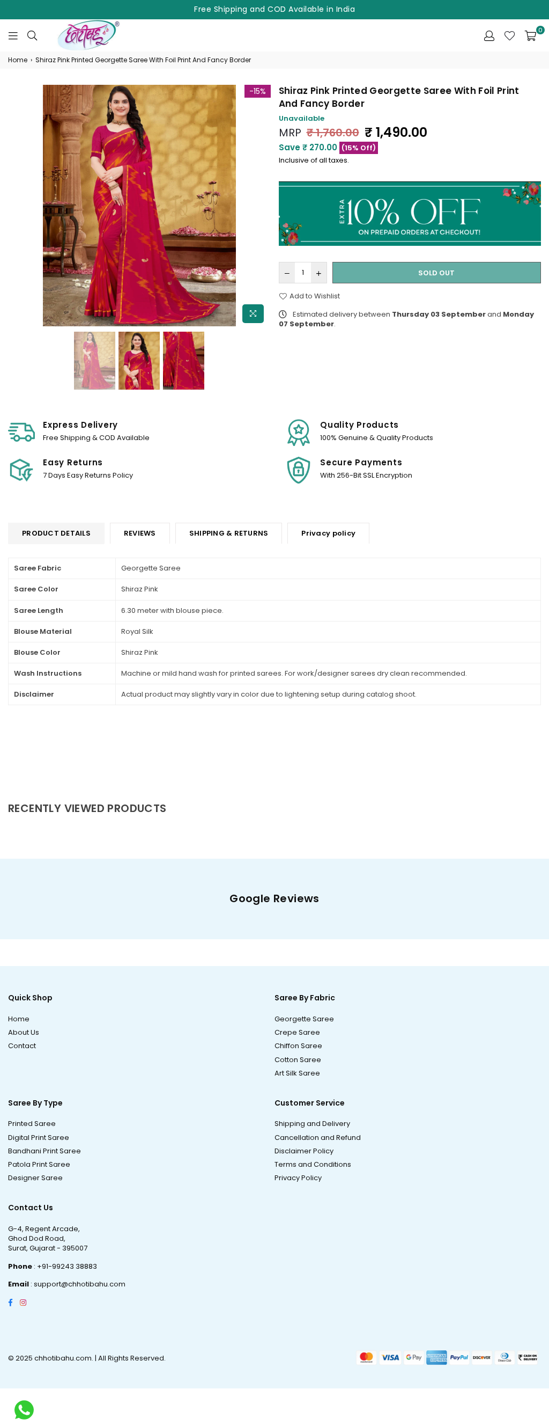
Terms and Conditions (312, 1164)
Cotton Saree (297, 1060)
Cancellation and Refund (317, 1137)
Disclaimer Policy (303, 1151)
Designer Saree (35, 1178)
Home (17, 60)
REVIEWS (140, 533)
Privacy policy (328, 533)
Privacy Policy (298, 1178)
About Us (23, 1032)
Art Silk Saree (297, 1073)
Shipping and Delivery (312, 1123)
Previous (17, 207)
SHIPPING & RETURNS (229, 533)
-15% (257, 91)
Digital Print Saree (38, 1137)
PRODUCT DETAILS (56, 533)
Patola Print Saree (39, 1164)
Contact (22, 1046)
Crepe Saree (297, 1032)
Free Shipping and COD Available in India (274, 9)
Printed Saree (32, 1123)
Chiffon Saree (298, 1046)
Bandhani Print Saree (44, 1151)
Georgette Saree (304, 1019)
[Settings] (489, 35)
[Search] (32, 35)
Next (261, 207)
